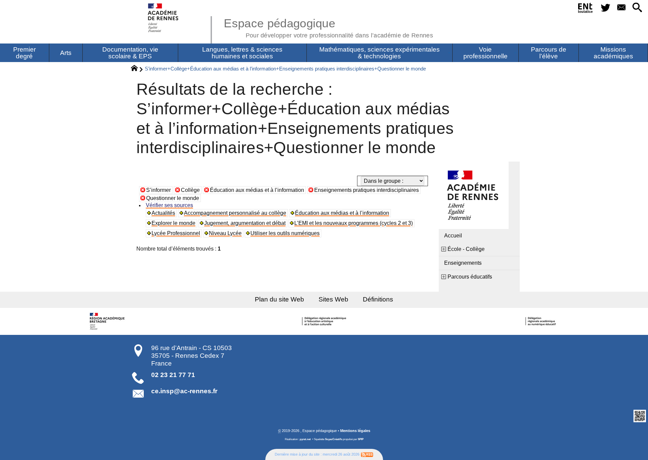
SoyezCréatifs (333, 439)
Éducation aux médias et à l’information (257, 190)
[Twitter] (605, 8)
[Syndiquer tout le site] (367, 454)
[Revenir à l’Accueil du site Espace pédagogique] (163, 17)
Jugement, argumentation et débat (245, 223)
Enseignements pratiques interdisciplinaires (366, 190)
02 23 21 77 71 (173, 374)
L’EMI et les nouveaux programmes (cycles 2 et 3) (353, 223)
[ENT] (585, 9)
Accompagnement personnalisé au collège (235, 213)
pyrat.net (305, 439)
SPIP (360, 439)
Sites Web (333, 299)
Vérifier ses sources (169, 205)
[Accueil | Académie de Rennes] (108, 321)
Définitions (378, 299)
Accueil (453, 235)
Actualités (163, 213)
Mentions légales (355, 431)
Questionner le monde (172, 198)
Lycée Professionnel (176, 233)
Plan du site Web (279, 299)
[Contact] (621, 8)
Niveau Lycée (225, 233)
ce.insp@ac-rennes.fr (184, 391)
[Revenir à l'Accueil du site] (137, 69)
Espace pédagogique (328, 27)
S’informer (158, 190)
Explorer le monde (173, 223)
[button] (637, 8)
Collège (190, 190)
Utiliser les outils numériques (285, 233)
